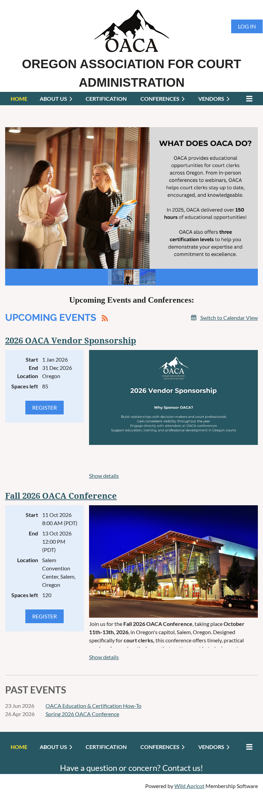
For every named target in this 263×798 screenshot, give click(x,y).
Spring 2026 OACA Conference (82, 714)
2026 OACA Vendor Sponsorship (70, 341)
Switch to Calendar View (229, 317)
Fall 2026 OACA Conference (61, 496)
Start (32, 359)
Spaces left (24, 386)
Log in (247, 26)
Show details (104, 475)
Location (27, 376)
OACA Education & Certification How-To (93, 705)
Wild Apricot (189, 786)
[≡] (247, 98)
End (33, 367)
